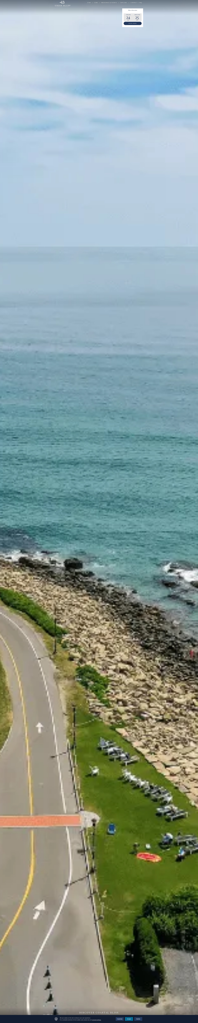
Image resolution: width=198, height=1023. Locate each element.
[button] (128, 17)
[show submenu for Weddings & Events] (118, 2)
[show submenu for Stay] (92, 2)
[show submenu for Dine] (99, 2)
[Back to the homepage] (62, 4)
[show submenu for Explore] (128, 2)
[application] (99, 1019)
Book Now (133, 23)
